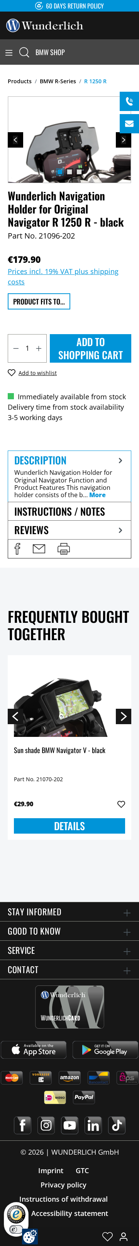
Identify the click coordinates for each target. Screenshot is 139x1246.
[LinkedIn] (93, 1125)
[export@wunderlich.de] (129, 123)
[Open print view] (64, 549)
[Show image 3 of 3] (79, 172)
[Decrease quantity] (16, 348)
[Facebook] (22, 1125)
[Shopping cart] (134, 52)
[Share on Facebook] (17, 549)
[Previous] (15, 140)
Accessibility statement (69, 1213)
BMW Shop (50, 52)
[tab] (69, 476)
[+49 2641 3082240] (129, 101)
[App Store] (33, 1050)
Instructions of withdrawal (63, 1199)
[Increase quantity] (39, 348)
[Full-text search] (24, 52)
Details (69, 825)
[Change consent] (30, 1236)
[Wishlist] (107, 1236)
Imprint (50, 1170)
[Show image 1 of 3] (60, 172)
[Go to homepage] (44, 24)
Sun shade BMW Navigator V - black (59, 750)
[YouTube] (69, 1125)
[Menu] (9, 52)
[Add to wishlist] (121, 804)
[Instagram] (46, 1125)
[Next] (123, 140)
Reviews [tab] (31, 529)
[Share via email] (39, 549)
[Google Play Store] (105, 1050)
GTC (82, 1170)
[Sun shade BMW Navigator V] (69, 699)
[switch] (16, 1229)
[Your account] (123, 1236)
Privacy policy (63, 1184)
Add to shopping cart (90, 348)
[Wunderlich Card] (69, 1007)
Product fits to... (39, 301)
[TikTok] (116, 1125)
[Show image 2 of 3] (69, 172)
